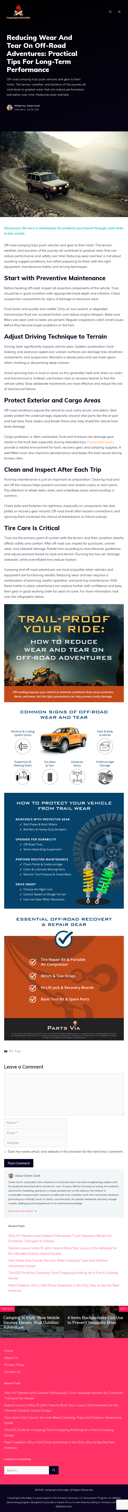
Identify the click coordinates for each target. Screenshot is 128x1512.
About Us (11, 1358)
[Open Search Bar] (110, 12)
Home (8, 1351)
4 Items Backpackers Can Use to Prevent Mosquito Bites (95, 1320)
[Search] (53, 1470)
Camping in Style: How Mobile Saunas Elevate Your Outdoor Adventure (31, 1322)
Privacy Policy (14, 1365)
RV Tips (15, 1051)
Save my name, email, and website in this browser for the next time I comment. (65, 1151)
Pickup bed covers (100, 442)
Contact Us (12, 1372)
